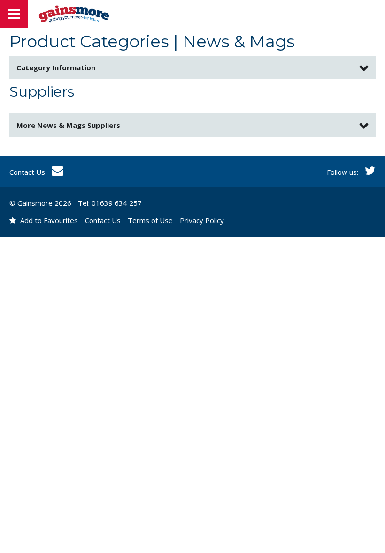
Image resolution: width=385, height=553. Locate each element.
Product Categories (89, 41)
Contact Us (28, 172)
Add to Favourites (48, 220)
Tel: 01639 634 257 (110, 203)
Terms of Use (150, 220)
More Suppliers (68, 125)
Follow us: (343, 172)
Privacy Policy (202, 220)
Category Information (55, 67)
